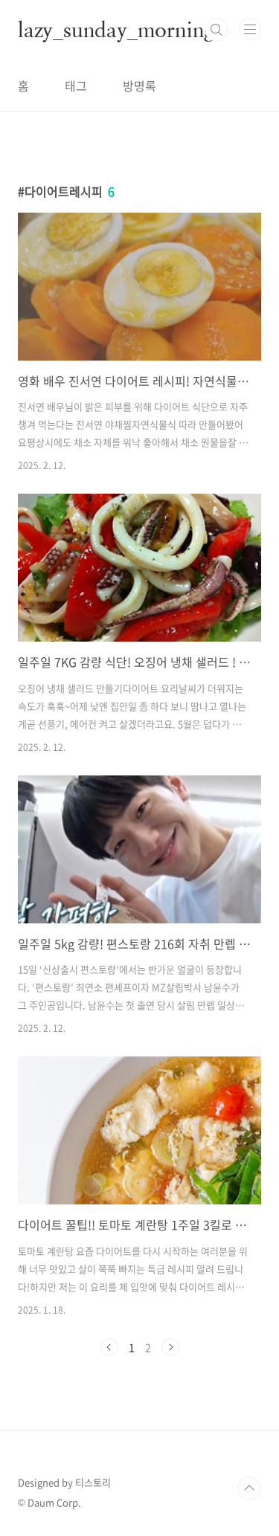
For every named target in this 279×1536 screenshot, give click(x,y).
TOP (249, 1488)
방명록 (139, 85)
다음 (170, 1347)
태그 (76, 85)
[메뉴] (250, 29)
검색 (216, 30)
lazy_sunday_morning (116, 30)
